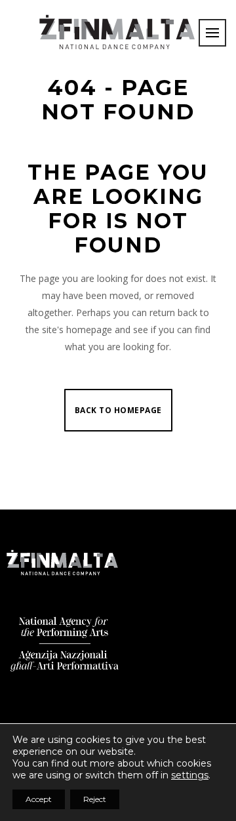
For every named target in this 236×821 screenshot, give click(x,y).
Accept (39, 799)
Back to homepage (118, 410)
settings (189, 775)
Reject (94, 799)
